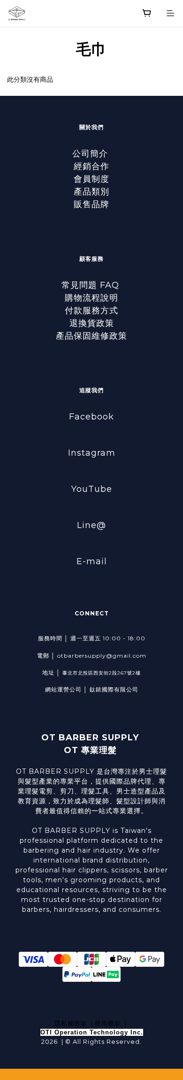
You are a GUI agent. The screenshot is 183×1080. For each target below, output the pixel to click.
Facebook (91, 417)
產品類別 (91, 191)
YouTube (91, 489)
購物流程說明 (91, 298)
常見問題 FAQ (91, 285)
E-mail (91, 561)
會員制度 (91, 179)
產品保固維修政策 (91, 336)
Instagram (91, 453)
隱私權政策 (70, 1023)
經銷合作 (91, 166)
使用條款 (108, 1023)
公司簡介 (91, 153)
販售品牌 (91, 204)
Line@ (91, 525)
